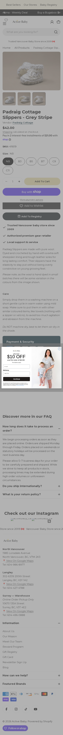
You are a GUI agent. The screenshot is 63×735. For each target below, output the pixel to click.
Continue (16, 379)
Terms (23, 385)
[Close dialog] (59, 348)
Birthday (6, 370)
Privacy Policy (18, 385)
